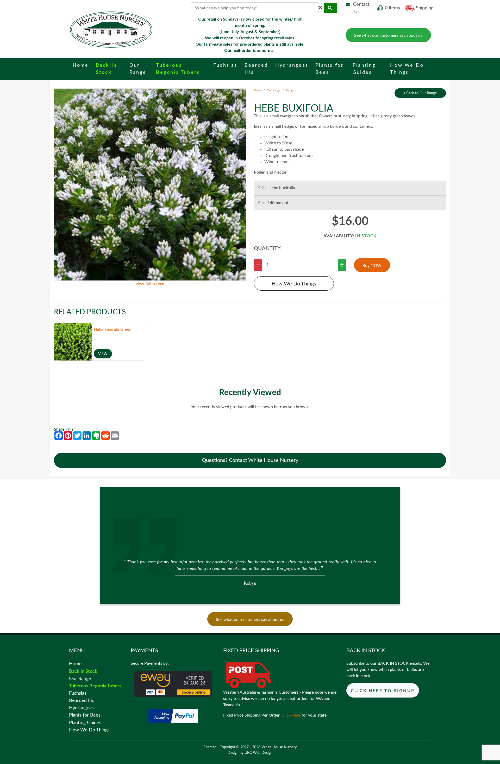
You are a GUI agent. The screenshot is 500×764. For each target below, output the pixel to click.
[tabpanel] (250, 572)
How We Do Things (294, 283)
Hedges (291, 90)
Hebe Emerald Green (113, 329)
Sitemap (209, 747)
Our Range (273, 90)
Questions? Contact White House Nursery (250, 460)
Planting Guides (85, 722)
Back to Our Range (421, 93)
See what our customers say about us (388, 35)
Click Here (291, 715)
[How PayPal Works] (173, 716)
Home (257, 90)
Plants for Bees (85, 715)
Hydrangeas (81, 708)
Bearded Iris (81, 700)
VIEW (103, 354)
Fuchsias (77, 693)
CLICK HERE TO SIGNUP (383, 691)
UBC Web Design (258, 753)
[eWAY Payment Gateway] (173, 684)
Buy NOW (372, 266)
